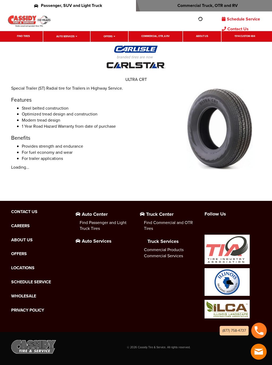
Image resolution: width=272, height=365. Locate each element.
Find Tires (23, 36)
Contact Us (238, 29)
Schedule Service (243, 19)
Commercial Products (164, 250)
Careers (20, 226)
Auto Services (65, 36)
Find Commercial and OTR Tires (168, 225)
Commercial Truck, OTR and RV (207, 5)
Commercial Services (163, 256)
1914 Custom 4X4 (245, 36)
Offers (108, 36)
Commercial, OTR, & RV (155, 36)
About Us (202, 36)
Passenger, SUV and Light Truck (71, 5)
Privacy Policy (27, 310)
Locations (23, 268)
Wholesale (23, 296)
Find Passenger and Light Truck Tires (103, 225)
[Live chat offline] (259, 352)
